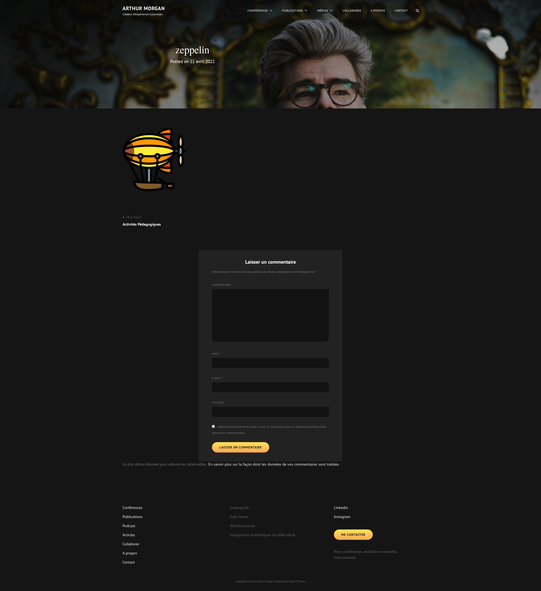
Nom (216, 353)
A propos (378, 10)
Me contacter (353, 535)
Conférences (257, 10)
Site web (218, 402)
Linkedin (341, 507)
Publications (292, 10)
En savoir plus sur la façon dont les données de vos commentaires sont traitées (273, 464)
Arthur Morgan (144, 8)
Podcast (129, 525)
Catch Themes (297, 581)
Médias (322, 10)
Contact (401, 10)
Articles (129, 534)
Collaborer (351, 10)
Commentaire (222, 284)
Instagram (342, 516)
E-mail (217, 378)
